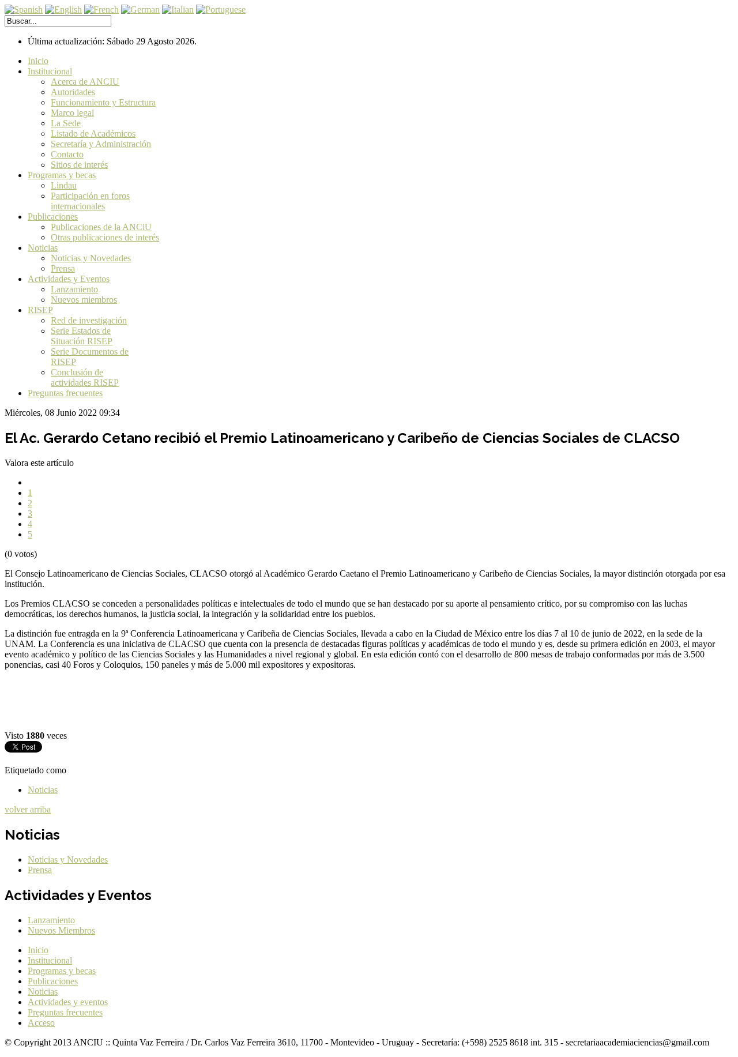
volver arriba (28, 809)
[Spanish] (24, 9)
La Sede (66, 123)
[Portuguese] (221, 9)
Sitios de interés (79, 165)
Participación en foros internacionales (90, 201)
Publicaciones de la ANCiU (101, 227)
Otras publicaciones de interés (105, 237)
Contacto (67, 154)
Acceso (41, 1023)
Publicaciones (53, 216)
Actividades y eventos (68, 1002)
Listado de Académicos (93, 133)
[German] (140, 9)
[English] (63, 9)
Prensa (63, 268)
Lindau (64, 185)
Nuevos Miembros (61, 930)
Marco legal (72, 113)
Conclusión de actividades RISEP (85, 377)
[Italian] (178, 9)
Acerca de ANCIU (85, 81)
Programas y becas (62, 175)
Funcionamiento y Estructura (103, 102)
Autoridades (73, 92)
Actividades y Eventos (69, 279)
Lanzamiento (74, 289)
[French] (101, 9)
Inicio (38, 61)
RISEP (40, 310)
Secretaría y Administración (101, 144)
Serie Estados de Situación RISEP (81, 336)
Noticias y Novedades (91, 258)
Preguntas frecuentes (65, 393)
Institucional (50, 71)
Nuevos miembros (84, 299)
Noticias (43, 248)
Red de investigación (89, 320)
